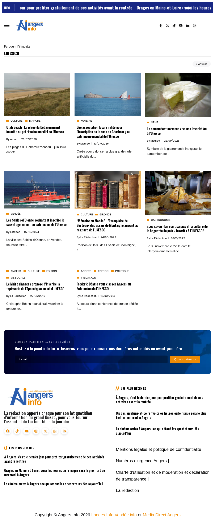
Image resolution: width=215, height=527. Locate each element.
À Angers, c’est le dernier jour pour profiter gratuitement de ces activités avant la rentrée (159, 400)
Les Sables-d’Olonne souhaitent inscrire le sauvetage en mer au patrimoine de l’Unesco (36, 222)
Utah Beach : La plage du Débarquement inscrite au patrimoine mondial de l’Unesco (35, 129)
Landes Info (102, 514)
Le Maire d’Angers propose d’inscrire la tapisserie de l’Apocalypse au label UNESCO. (35, 286)
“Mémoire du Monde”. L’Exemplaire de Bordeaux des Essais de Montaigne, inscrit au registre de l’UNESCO (107, 225)
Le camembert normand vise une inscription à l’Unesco (176, 131)
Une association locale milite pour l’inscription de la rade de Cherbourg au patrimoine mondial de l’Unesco (103, 132)
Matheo (85, 143)
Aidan (14, 139)
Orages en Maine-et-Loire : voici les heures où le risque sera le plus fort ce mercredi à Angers (161, 415)
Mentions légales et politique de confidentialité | (159, 449)
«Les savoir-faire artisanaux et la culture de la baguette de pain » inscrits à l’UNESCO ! (177, 228)
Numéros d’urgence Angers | (142, 460)
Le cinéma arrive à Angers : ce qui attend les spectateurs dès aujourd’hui (157, 431)
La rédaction (88, 237)
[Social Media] (160, 25)
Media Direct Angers (162, 514)
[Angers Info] (29, 25)
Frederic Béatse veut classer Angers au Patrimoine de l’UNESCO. (104, 286)
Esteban (15, 232)
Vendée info (126, 514)
